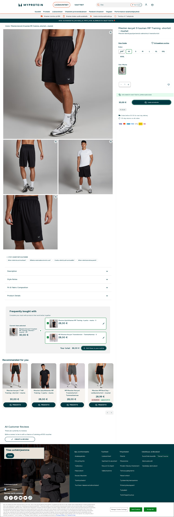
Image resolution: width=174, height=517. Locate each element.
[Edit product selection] (104, 324)
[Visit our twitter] (25, 498)
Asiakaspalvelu (80, 456)
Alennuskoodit (147, 461)
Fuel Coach (137, 5)
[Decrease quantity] (121, 84)
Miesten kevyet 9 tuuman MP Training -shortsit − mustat (32, 26)
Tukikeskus (78, 466)
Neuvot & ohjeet (108, 466)
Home (7, 26)
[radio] (121, 51)
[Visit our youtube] (21, 498)
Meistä (122, 456)
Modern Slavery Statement (129, 466)
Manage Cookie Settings (119, 509)
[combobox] (119, 4)
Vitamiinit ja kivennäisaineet (76, 12)
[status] (124, 84)
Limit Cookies (136, 509)
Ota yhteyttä (79, 461)
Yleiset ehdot (125, 475)
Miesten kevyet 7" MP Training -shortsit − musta (15, 392)
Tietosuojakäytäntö (127, 471)
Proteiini (46, 12)
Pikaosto (17, 405)
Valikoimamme (107, 471)
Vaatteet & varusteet (109, 461)
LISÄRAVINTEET (61, 5)
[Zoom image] (110, 32)
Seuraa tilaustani (81, 475)
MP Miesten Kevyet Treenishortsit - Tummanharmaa (72, 393)
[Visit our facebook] (11, 498)
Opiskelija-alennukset (149, 466)
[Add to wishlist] (168, 84)
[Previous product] (107, 413)
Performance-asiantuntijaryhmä (127, 12)
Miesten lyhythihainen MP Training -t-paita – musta (44, 392)
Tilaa (10, 455)
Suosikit (38, 12)
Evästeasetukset (10, 484)
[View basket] (152, 5)
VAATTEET (79, 5)
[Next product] (111, 413)
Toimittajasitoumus (127, 495)
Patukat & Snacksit (96, 12)
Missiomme (124, 461)
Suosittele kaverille (155, 456)
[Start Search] (98, 4)
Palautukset (79, 471)
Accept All (150, 509)
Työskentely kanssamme (129, 480)
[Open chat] (30, 498)
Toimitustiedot (80, 480)
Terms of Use (71, 515)
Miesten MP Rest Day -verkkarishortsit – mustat (101, 392)
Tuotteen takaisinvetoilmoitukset (87, 485)
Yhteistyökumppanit (127, 485)
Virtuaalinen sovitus (161, 43)
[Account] (146, 4)
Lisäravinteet (57, 12)
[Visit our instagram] (6, 498)
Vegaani (109, 12)
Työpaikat (123, 490)
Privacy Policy (60, 515)
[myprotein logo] (31, 5)
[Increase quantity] (128, 84)
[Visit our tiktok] (16, 498)
